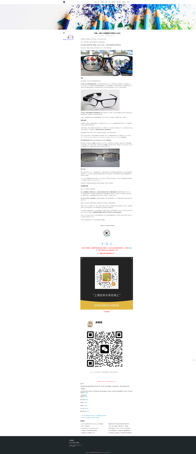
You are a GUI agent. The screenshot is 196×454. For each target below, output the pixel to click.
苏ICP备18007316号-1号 (101, 452)
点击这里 (86, 392)
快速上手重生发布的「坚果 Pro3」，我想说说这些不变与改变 (95, 415)
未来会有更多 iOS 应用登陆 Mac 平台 (88, 432)
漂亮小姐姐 (119, 2)
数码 (109, 2)
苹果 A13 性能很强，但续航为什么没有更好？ (92, 417)
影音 (106, 2)
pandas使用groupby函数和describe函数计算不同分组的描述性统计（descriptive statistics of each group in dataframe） (120, 432)
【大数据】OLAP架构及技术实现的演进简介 (89, 430)
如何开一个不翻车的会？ (85, 426)
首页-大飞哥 (97, 2)
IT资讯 (101, 35)
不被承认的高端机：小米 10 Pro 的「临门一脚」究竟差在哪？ (119, 428)
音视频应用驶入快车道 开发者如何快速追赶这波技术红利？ (119, 423)
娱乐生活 (102, 2)
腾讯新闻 (113, 2)
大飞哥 (109, 452)
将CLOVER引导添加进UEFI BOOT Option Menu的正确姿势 (92, 423)
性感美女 (124, 2)
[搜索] (132, 2)
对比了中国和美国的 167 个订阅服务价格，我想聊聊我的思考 (119, 430)
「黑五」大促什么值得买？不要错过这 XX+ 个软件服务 (118, 426)
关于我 (128, 2)
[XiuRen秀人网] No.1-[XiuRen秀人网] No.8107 (89, 428)
